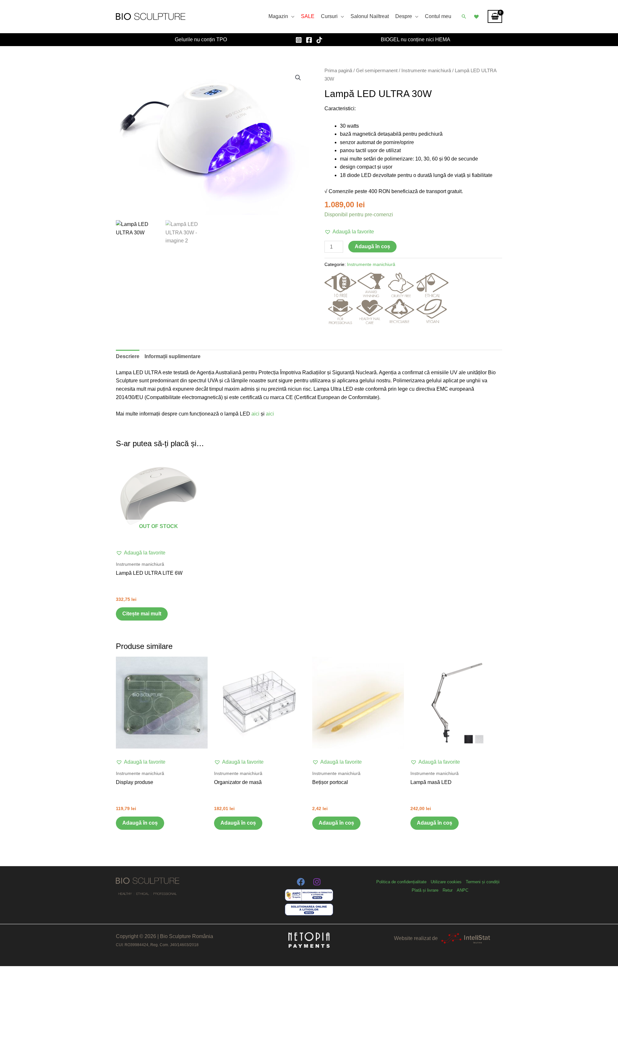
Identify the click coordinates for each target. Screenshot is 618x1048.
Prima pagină (338, 70)
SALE (307, 16)
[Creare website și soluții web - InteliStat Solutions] (465, 938)
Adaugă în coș (372, 246)
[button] (464, 16)
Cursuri (329, 16)
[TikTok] (319, 40)
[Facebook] (309, 40)
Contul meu (438, 16)
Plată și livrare (425, 890)
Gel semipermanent (377, 70)
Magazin (278, 16)
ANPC (462, 890)
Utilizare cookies (446, 881)
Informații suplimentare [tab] (173, 356)
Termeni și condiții (483, 881)
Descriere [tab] (127, 356)
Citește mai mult (141, 613)
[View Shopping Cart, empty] (495, 16)
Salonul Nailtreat (370, 16)
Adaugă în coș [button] (140, 823)
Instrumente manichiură (426, 70)
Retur (448, 890)
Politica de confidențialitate (401, 881)
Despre (403, 16)
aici (256, 413)
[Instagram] (298, 40)
